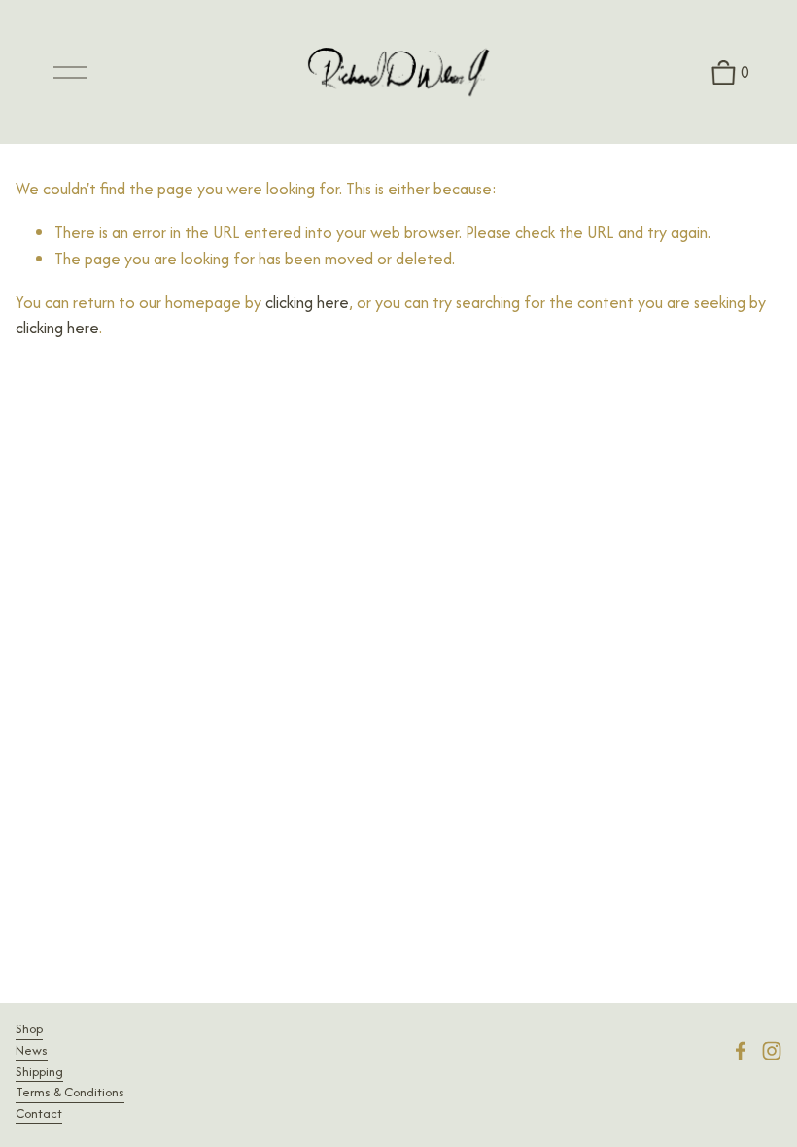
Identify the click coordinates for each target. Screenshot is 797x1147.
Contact (39, 1113)
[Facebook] (740, 1050)
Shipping (39, 1071)
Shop (29, 1029)
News (32, 1050)
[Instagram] (771, 1050)
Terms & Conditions (70, 1092)
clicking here (307, 302)
